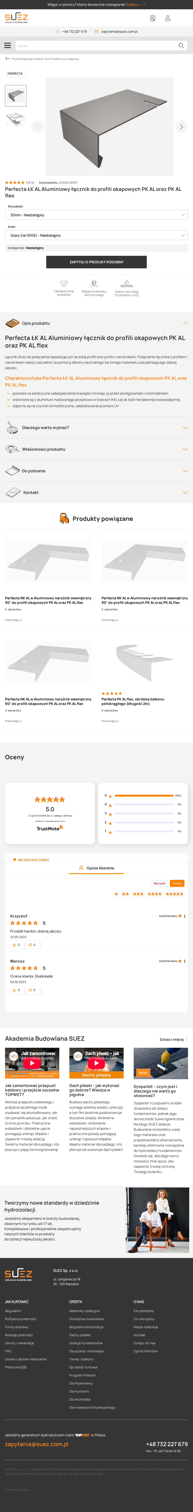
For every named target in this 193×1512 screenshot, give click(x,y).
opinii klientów (50, 815)
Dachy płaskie (80, 1335)
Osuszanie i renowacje (86, 1351)
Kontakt (139, 1335)
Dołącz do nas (145, 1343)
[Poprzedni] (37, 126)
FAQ (8, 1351)
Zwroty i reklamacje (19, 1343)
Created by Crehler (17, 1489)
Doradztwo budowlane (86, 1319)
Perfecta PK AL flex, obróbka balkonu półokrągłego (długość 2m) (133, 701)
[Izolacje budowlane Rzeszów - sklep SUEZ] (16, 17)
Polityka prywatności (20, 1319)
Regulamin (13, 1311)
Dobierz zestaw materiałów (26, 1359)
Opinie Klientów (146, 1351)
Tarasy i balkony (81, 1359)
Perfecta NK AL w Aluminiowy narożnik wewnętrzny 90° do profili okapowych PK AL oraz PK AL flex (48, 600)
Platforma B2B (15, 1367)
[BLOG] (161, 1063)
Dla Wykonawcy (81, 1383)
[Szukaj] (181, 45)
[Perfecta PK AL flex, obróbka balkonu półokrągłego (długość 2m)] (145, 662)
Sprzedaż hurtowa (83, 1367)
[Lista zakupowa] (152, 18)
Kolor (12, 227)
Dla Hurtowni (79, 1391)
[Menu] (8, 45)
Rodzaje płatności (19, 1335)
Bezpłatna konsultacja (86, 1327)
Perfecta (15, 73)
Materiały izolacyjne (84, 1311)
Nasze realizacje (146, 1327)
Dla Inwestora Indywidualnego (92, 1407)
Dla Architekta (79, 1399)
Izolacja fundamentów (86, 1343)
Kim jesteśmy (144, 1311)
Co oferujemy (144, 1319)
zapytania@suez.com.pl (119, 31)
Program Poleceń (82, 1375)
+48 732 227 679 (74, 31)
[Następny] (181, 126)
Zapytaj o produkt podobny (97, 262)
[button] (14, 859)
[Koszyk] (182, 18)
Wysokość (15, 206)
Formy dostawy (16, 1327)
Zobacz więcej (172, 1039)
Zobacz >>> (136, 4)
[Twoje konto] (167, 18)
